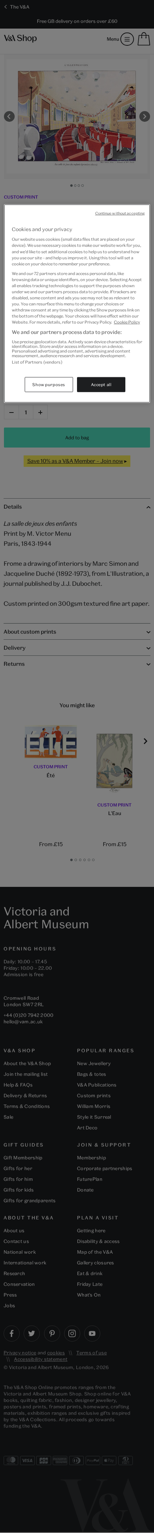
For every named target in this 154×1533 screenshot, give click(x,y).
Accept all (101, 384)
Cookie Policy (127, 322)
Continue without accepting (120, 213)
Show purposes (48, 384)
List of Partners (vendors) (37, 362)
